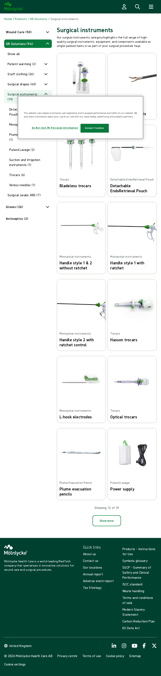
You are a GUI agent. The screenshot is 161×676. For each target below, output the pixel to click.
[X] (154, 645)
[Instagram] (124, 645)
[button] (28, 32)
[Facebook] (144, 645)
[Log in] (124, 6)
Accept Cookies (94, 128)
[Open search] (137, 7)
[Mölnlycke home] (13, 6)
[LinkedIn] (114, 645)
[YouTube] (134, 645)
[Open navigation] (151, 7)
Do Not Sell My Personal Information (55, 127)
